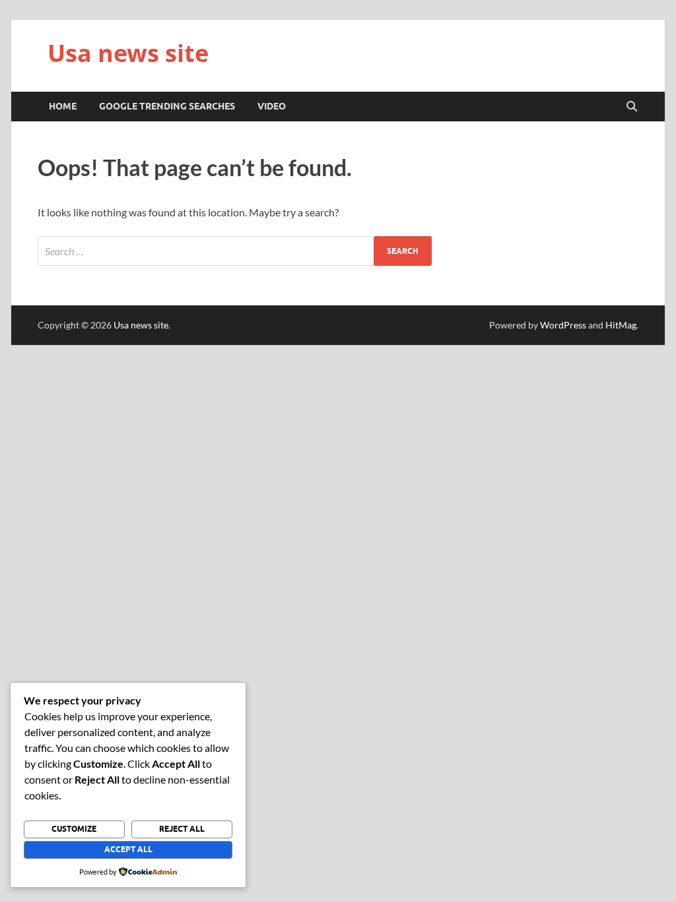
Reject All (182, 829)
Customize (73, 829)
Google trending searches (167, 106)
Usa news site (128, 53)
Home (63, 106)
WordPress (563, 324)
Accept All (128, 849)
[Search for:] (235, 251)
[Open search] (632, 107)
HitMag (620, 324)
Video (271, 106)
